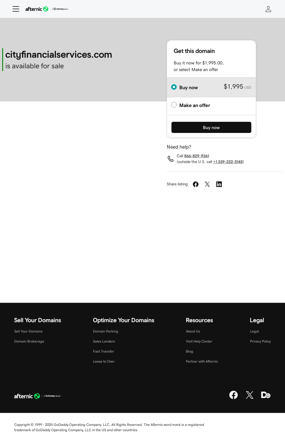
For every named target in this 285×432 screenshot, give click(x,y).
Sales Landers (104, 341)
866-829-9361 (196, 156)
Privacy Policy (260, 341)
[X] (250, 398)
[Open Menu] (13, 9)
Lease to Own (103, 361)
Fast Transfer (103, 351)
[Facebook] (234, 398)
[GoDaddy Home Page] (37, 397)
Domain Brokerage (29, 341)
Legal (254, 331)
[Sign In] (268, 9)
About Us (193, 331)
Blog (189, 351)
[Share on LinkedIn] (219, 184)
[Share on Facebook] (196, 184)
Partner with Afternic (202, 361)
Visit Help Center (199, 341)
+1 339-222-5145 (228, 162)
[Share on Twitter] (207, 184)
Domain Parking (105, 331)
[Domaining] (266, 398)
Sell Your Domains (28, 331)
